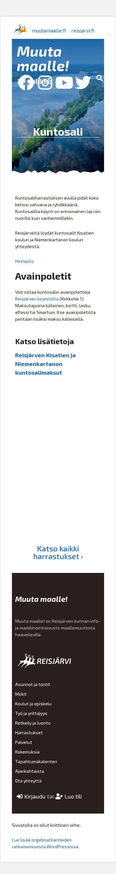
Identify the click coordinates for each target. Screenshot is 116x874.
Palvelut (23, 742)
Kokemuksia (27, 751)
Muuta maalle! (43, 58)
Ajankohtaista (29, 771)
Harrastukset (29, 732)
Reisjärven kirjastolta (37, 298)
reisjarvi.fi (82, 30)
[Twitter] (83, 83)
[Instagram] (45, 83)
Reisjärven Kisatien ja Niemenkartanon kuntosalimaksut (45, 364)
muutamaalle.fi (49, 30)
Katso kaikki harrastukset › (58, 552)
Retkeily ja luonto (33, 723)
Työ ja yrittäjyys (31, 713)
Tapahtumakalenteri (36, 761)
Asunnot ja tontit (32, 684)
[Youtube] (64, 83)
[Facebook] (26, 83)
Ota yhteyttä (28, 780)
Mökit (21, 694)
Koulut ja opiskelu (33, 703)
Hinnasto (24, 261)
